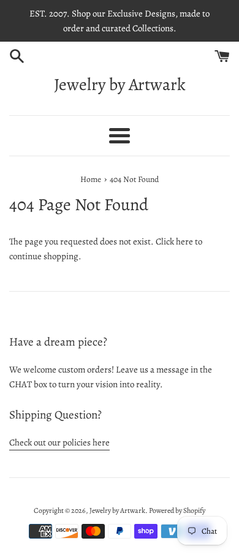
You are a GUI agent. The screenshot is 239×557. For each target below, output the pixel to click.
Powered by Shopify (177, 510)
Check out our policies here (59, 442)
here (184, 241)
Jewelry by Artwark (120, 84)
